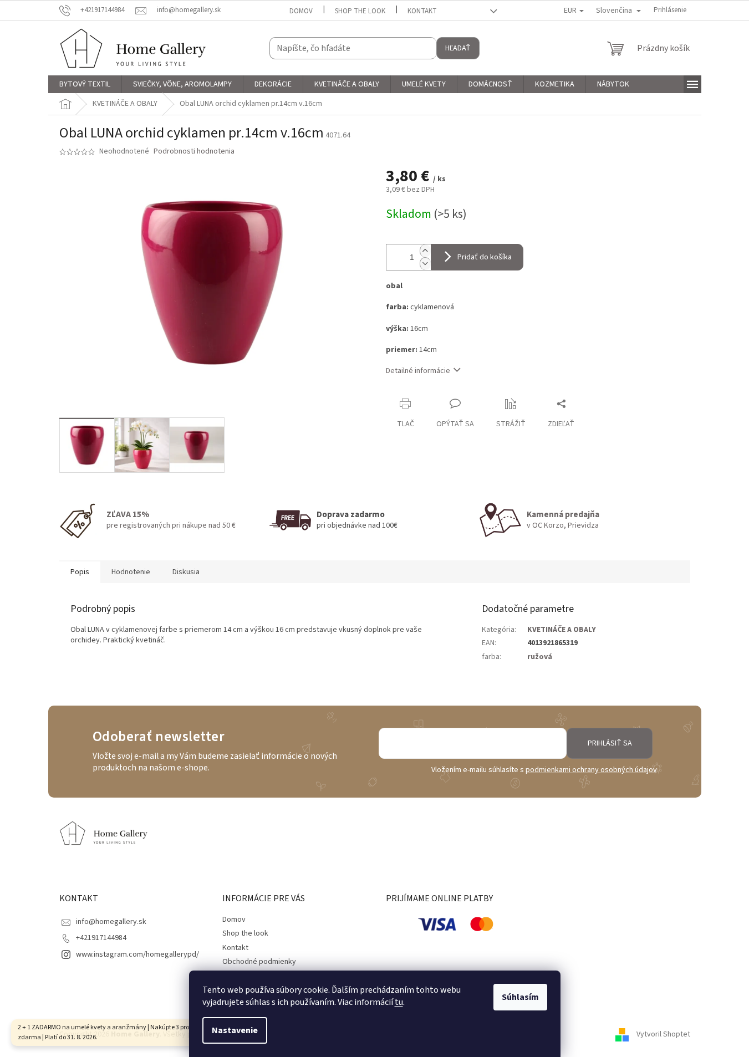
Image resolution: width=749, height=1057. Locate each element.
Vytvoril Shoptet (663, 1034)
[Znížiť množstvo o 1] (425, 263)
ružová (539, 656)
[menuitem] (84, 84)
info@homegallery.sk (111, 921)
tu (399, 1002)
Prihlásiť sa (610, 743)
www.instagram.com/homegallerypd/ (137, 954)
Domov (301, 11)
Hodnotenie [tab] (130, 572)
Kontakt (422, 11)
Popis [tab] (79, 572)
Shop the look (360, 11)
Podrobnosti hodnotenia (194, 151)
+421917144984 (101, 937)
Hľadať (458, 48)
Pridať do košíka (484, 257)
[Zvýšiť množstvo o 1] (425, 250)
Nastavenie (235, 1030)
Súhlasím (520, 997)
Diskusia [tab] (186, 572)
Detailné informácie (418, 370)
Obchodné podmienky (259, 961)
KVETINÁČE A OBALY (561, 629)
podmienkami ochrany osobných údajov (591, 769)
